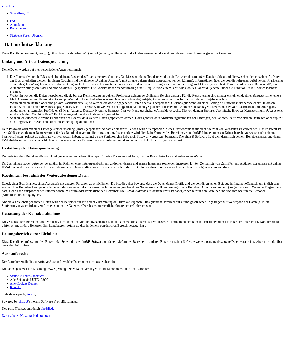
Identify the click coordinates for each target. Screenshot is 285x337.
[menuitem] (13, 21)
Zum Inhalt (9, 6)
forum (31, 294)
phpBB (23, 301)
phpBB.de (47, 308)
